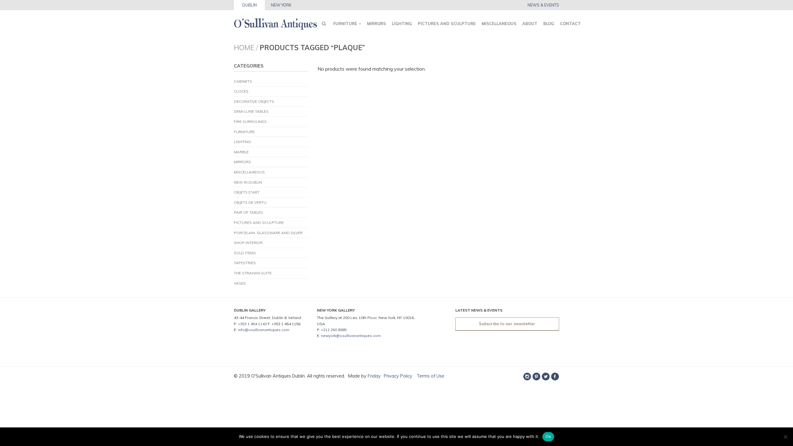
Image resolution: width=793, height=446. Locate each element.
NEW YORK (281, 4)
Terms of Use (429, 376)
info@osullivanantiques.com (263, 329)
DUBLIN (249, 4)
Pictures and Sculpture (447, 23)
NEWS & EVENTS (543, 5)
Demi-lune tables (251, 111)
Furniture (345, 23)
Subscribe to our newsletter (507, 323)
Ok (548, 436)
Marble (241, 152)
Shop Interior (248, 242)
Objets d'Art (247, 192)
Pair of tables (248, 212)
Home (244, 47)
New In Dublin (248, 182)
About (529, 23)
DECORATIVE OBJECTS (254, 101)
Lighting (402, 23)
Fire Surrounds (250, 121)
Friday (374, 376)
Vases (240, 283)
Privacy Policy (398, 376)
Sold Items (245, 253)
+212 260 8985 (334, 329)
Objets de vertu (250, 202)
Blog (548, 23)
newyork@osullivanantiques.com (351, 335)
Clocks (241, 91)
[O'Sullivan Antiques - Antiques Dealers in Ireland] (275, 22)
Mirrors (376, 23)
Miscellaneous (499, 23)
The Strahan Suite (253, 273)
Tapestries (245, 262)
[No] (785, 437)
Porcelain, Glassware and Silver (268, 232)
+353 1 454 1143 (252, 323)
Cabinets (243, 81)
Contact (570, 23)
